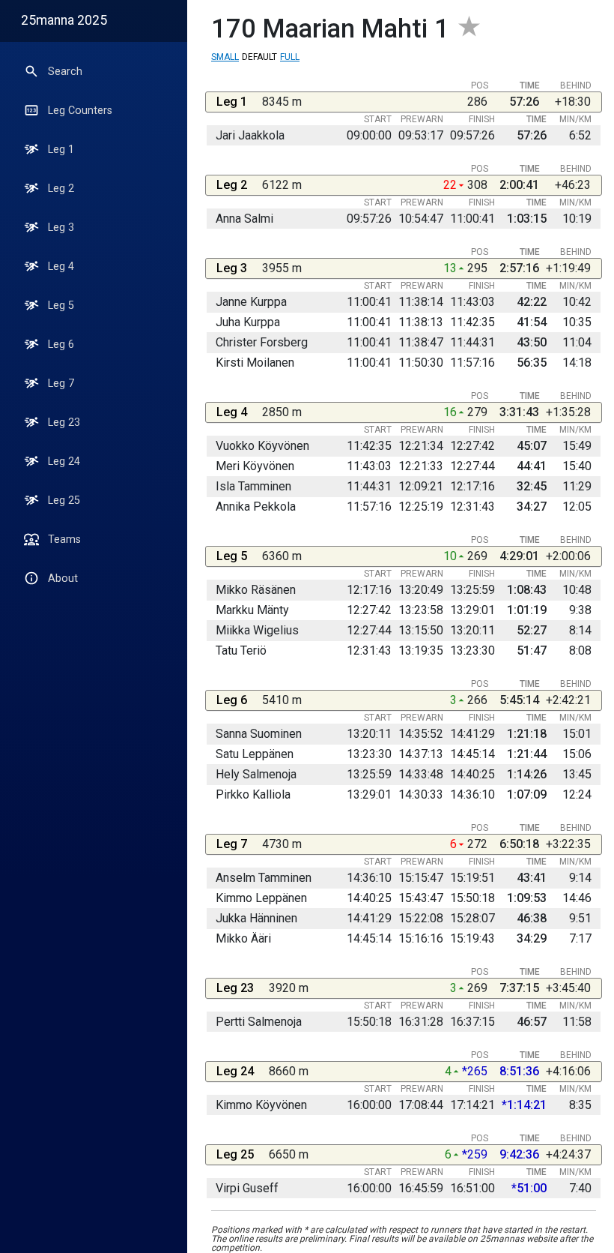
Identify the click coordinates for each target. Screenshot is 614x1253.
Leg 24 (64, 461)
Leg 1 (61, 149)
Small (225, 56)
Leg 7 (61, 383)
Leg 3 (61, 227)
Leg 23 (64, 422)
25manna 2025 (64, 20)
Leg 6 (61, 344)
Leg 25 (64, 500)
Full (290, 56)
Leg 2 (61, 188)
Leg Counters (80, 110)
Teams (64, 539)
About (63, 578)
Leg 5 (61, 305)
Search (65, 71)
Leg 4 (61, 266)
